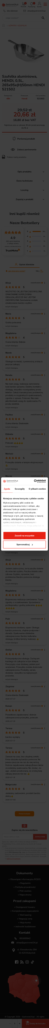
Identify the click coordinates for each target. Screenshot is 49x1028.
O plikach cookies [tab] (37, 489)
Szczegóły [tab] (20, 489)
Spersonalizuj (23, 544)
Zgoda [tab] (7, 489)
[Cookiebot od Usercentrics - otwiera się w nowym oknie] (34, 481)
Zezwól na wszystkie (24, 535)
